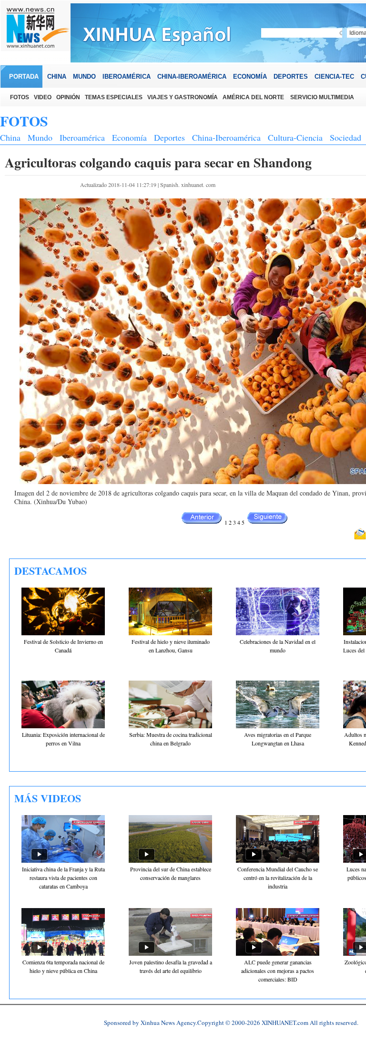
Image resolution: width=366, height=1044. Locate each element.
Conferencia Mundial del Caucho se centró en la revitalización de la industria (277, 877)
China (10, 137)
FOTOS (24, 120)
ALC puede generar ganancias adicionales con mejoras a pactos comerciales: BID (277, 970)
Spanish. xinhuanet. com (187, 184)
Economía (129, 137)
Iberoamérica (82, 137)
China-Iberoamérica (226, 137)
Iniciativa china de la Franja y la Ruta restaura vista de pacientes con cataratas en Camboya (63, 877)
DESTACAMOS (50, 571)
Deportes (169, 137)
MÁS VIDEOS (47, 798)
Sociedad (345, 137)
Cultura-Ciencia (295, 137)
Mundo (40, 137)
